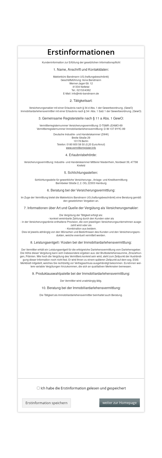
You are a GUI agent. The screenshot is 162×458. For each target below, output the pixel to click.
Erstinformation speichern (47, 403)
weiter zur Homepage (120, 402)
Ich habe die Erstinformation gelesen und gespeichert (83, 388)
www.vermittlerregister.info (81, 147)
